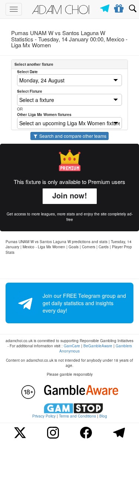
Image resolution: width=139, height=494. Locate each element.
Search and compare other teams (72, 136)
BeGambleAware (97, 345)
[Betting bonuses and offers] (119, 7)
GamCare (72, 345)
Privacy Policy (44, 416)
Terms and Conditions (77, 416)
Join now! (69, 195)
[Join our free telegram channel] (106, 6)
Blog (103, 416)
